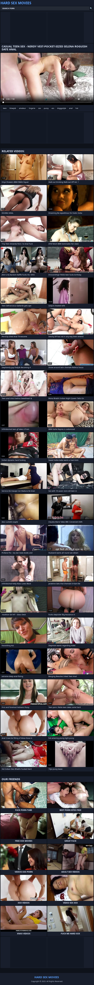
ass (53, 108)
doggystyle (61, 108)
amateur (22, 108)
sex (39, 108)
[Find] (91, 8)
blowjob (13, 108)
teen (5, 108)
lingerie (32, 108)
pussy (46, 108)
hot (77, 108)
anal (71, 108)
